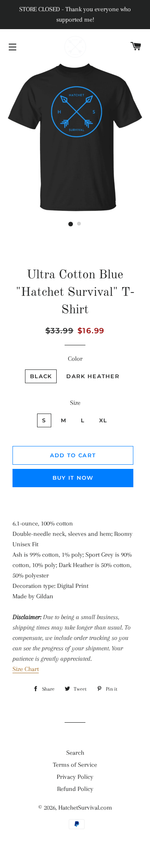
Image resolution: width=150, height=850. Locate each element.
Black (41, 376)
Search (75, 752)
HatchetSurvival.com (85, 807)
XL (103, 420)
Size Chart (25, 669)
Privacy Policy (75, 777)
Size (75, 402)
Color (75, 358)
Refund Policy (75, 789)
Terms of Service (75, 764)
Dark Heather (93, 376)
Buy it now (73, 477)
